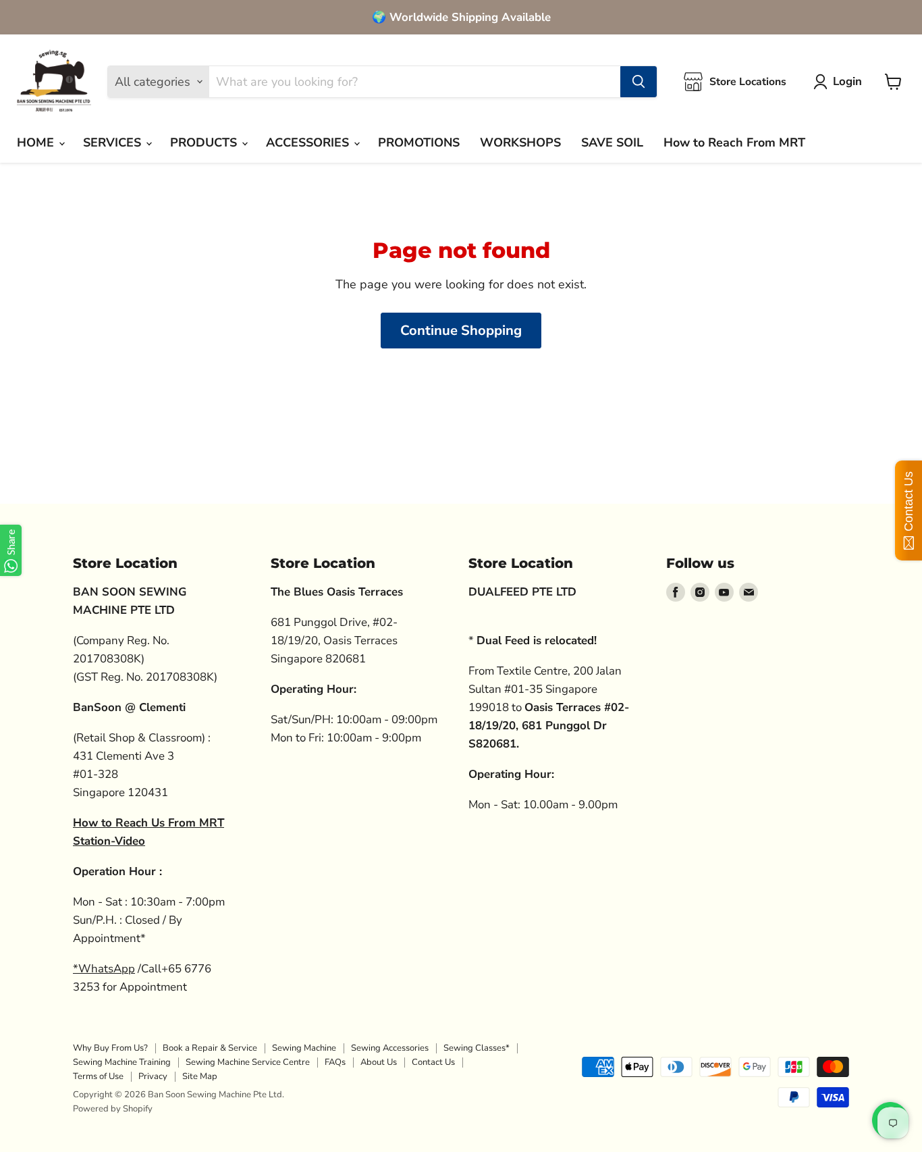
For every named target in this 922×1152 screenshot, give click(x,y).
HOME (37, 142)
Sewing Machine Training (122, 1062)
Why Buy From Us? (110, 1048)
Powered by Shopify (113, 1109)
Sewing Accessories (390, 1048)
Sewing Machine (304, 1048)
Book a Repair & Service (210, 1048)
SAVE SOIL (612, 142)
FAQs (335, 1062)
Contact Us (433, 1062)
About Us (378, 1062)
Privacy (152, 1076)
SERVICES (113, 142)
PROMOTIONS (419, 142)
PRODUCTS (205, 142)
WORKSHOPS (520, 142)
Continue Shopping (461, 330)
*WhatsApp (104, 968)
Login (847, 81)
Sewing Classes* (476, 1048)
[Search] (638, 81)
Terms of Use (98, 1076)
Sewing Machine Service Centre (248, 1062)
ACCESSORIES (309, 142)
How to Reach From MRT (734, 142)
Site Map (199, 1076)
